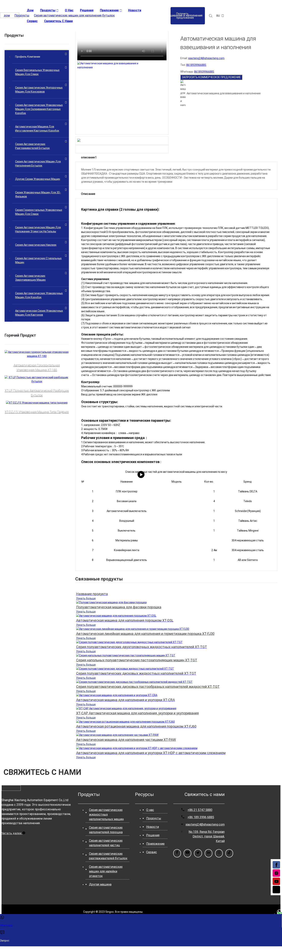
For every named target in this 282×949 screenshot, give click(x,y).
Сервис (151, 852)
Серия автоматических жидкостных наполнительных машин (106, 814)
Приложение (155, 843)
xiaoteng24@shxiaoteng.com (206, 58)
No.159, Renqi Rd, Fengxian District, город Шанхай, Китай (207, 836)
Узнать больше (86, 598)
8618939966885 (196, 64)
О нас (150, 810)
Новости (152, 827)
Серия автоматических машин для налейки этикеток (106, 871)
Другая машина (100, 884)
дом (7, 15)
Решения (152, 835)
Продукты (21, 15)
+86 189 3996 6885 (200, 817)
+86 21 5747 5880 (199, 810)
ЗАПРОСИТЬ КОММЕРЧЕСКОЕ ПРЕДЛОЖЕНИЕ (211, 77)
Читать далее (12, 833)
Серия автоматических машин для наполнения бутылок (74, 15)
